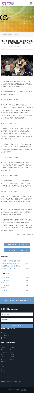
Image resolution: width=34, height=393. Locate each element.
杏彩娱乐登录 (5, 288)
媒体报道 (12, 357)
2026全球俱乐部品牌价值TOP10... (10, 263)
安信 (20, 381)
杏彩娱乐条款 (5, 277)
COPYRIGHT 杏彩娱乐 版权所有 (17, 390)
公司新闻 (12, 352)
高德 (15, 381)
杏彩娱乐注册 (5, 290)
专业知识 (12, 359)
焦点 (17, 381)
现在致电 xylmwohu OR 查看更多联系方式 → (17, 300)
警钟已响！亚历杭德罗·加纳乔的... (10, 268)
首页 (2, 34)
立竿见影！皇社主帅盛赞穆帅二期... (11, 261)
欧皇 (13, 381)
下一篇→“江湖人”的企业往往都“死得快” (17, 250)
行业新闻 (12, 354)
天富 (10, 381)
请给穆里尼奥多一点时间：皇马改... (11, 266)
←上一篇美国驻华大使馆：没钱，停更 (17, 244)
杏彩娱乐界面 (5, 280)
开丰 (8, 381)
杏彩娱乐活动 (5, 282)
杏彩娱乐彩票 (5, 285)
